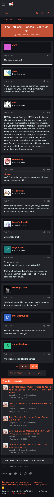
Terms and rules (9, 485)
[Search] (7, 13)
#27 (48, 258)
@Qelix (7, 174)
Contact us (37, 482)
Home (44, 485)
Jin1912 (16, 45)
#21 (48, 55)
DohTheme (21, 493)
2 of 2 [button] (34, 366)
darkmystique (19, 287)
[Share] (44, 55)
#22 (48, 81)
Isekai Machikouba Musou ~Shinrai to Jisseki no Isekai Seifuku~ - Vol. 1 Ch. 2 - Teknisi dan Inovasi (30, 390)
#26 (48, 232)
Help (37, 485)
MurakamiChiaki (20, 315)
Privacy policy (25, 485)
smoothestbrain (20, 344)
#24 (48, 170)
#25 (48, 201)
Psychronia (18, 247)
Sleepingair (18, 190)
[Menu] (4, 4)
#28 (48, 298)
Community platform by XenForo (24, 491)
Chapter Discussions (27, 395)
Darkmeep (17, 159)
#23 (48, 112)
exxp (14, 71)
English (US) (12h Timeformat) (16, 482)
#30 (48, 354)
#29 (48, 326)
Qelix (15, 102)
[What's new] (48, 13)
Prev (26, 366)
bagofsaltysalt (20, 222)
